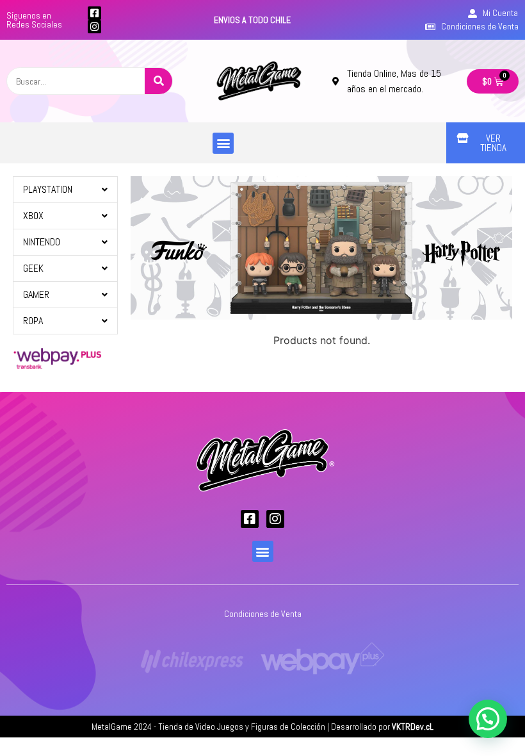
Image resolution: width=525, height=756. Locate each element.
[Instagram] (94, 26)
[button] (223, 143)
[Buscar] (158, 81)
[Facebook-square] (94, 13)
